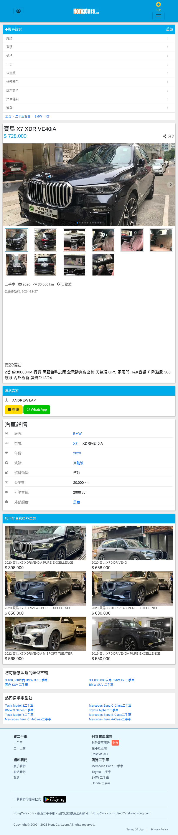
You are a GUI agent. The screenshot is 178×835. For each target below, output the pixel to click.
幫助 (16, 777)
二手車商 (19, 748)
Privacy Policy (159, 829)
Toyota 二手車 (101, 771)
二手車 (18, 742)
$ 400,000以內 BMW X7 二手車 (26, 680)
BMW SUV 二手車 (101, 684)
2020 (77, 453)
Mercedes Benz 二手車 (107, 766)
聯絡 (15, 409)
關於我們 (19, 766)
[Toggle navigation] (158, 16)
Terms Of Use (135, 829)
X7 (47, 116)
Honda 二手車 (101, 783)
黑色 (76, 502)
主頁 (8, 116)
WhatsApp (38, 409)
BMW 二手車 (100, 777)
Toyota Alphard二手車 (104, 710)
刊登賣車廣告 (105, 742)
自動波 (78, 463)
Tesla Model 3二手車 (19, 705)
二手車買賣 (22, 116)
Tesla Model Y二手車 (19, 714)
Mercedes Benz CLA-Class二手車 (28, 719)
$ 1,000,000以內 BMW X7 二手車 (111, 680)
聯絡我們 (19, 771)
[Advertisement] (89, 328)
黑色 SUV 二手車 (16, 684)
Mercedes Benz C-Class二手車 (110, 705)
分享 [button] (171, 136)
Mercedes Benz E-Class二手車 (110, 714)
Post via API (100, 754)
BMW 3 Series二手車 (19, 710)
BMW (38, 116)
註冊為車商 (99, 748)
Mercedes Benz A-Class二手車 (110, 719)
